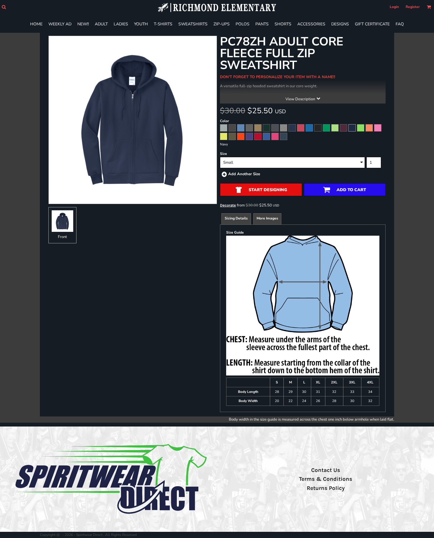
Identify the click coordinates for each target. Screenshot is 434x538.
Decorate (228, 205)
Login (394, 6)
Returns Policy (326, 488)
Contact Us (325, 470)
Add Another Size (244, 174)
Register (413, 6)
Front (62, 237)
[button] (3, 7)
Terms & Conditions (325, 479)
